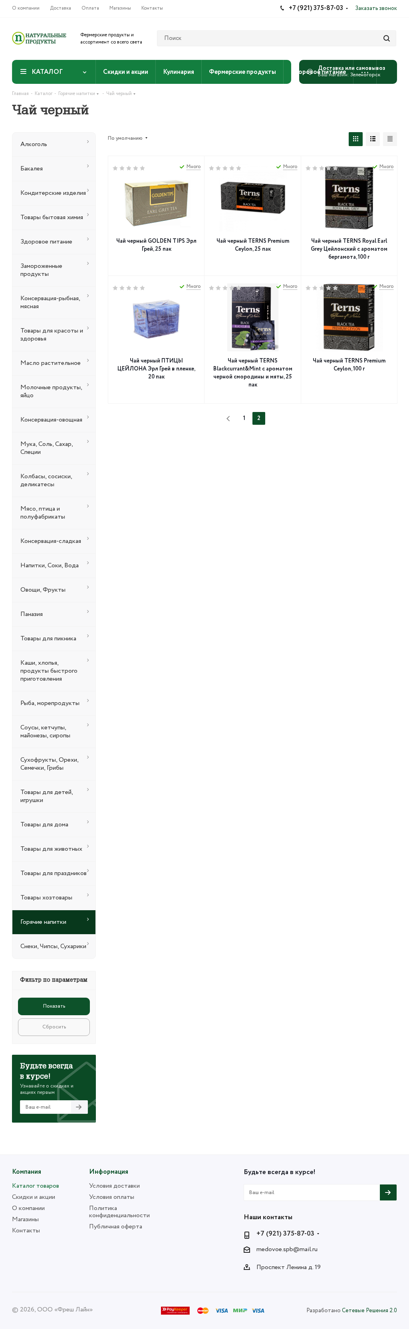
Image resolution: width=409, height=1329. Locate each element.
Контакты (26, 1230)
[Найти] (386, 38)
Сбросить (54, 1027)
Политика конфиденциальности (119, 1212)
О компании (28, 1208)
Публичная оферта (115, 1226)
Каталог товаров (35, 1185)
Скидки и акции (33, 1197)
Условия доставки (114, 1185)
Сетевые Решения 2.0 (369, 1311)
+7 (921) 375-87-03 (285, 1234)
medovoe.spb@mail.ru (287, 1249)
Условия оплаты (111, 1197)
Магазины (25, 1219)
